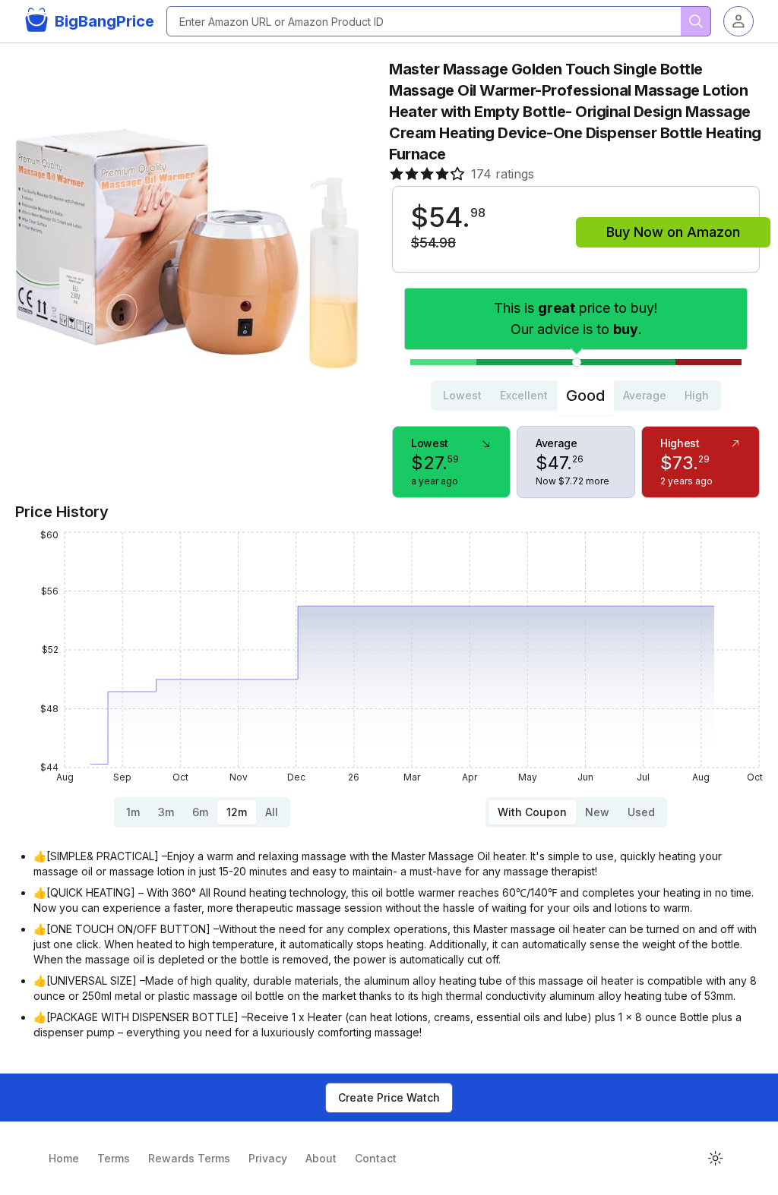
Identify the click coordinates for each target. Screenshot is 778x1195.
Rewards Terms (189, 1158)
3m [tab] (166, 812)
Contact (376, 1158)
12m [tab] (236, 812)
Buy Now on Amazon (673, 232)
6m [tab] (200, 812)
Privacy (267, 1158)
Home (64, 1158)
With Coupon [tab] (532, 812)
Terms (113, 1158)
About (321, 1158)
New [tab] (597, 812)
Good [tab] (585, 395)
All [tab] (271, 812)
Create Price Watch (389, 1097)
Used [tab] (641, 812)
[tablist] (576, 395)
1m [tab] (133, 812)
